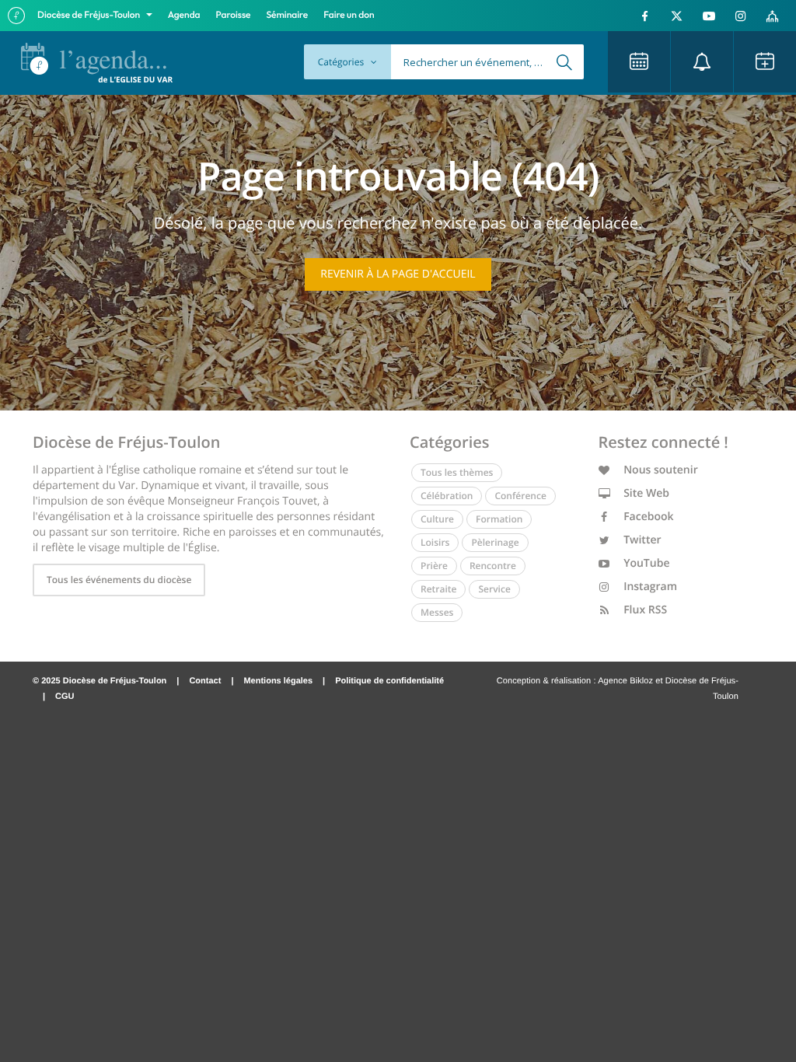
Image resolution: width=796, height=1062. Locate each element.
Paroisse (233, 15)
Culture (437, 519)
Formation (499, 519)
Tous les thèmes (457, 472)
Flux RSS (644, 610)
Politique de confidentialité (389, 681)
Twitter (641, 540)
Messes (437, 612)
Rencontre (493, 565)
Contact (205, 681)
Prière (434, 565)
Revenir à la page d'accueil (397, 274)
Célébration (447, 495)
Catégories (342, 61)
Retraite (438, 589)
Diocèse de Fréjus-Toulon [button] (89, 15)
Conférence (520, 495)
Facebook (647, 516)
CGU (64, 696)
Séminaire (288, 15)
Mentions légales (277, 681)
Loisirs (435, 542)
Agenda (184, 15)
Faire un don (348, 15)
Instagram (649, 586)
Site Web (645, 493)
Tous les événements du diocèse (119, 579)
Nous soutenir (659, 470)
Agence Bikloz (625, 681)
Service (494, 589)
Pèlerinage (494, 542)
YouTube (645, 563)
